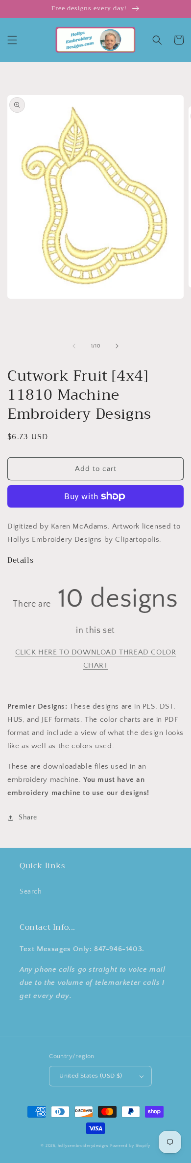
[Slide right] (117, 346)
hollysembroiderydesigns (83, 1145)
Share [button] (28, 817)
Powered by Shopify (130, 1145)
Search (31, 892)
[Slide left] (74, 346)
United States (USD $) (90, 1075)
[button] (12, 40)
